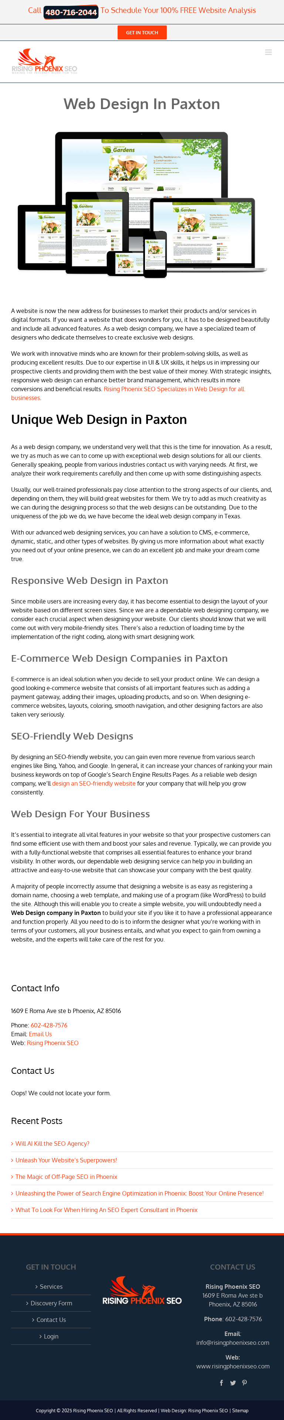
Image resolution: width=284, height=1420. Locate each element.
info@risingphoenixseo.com (232, 1342)
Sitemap (240, 1410)
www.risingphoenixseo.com (233, 1366)
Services (51, 1286)
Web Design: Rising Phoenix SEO (194, 1410)
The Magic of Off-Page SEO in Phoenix (66, 1176)
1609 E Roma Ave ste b (233, 1295)
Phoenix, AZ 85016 (233, 1304)
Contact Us (51, 1319)
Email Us (40, 1034)
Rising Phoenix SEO (53, 1043)
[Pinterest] (244, 1383)
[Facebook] (221, 1383)
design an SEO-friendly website (94, 783)
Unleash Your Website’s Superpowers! (66, 1160)
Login (51, 1336)
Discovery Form (51, 1303)
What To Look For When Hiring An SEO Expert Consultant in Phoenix (106, 1210)
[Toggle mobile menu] (269, 52)
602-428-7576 (49, 1025)
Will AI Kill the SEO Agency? (52, 1143)
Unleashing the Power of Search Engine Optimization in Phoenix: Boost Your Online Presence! (140, 1193)
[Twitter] (233, 1383)
